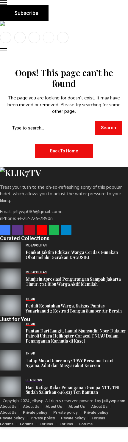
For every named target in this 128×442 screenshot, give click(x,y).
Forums (98, 418)
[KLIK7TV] (31, 172)
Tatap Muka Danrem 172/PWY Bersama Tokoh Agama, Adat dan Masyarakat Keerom (70, 363)
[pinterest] (48, 37)
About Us (8, 406)
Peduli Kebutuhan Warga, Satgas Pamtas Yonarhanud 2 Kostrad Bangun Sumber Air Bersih (74, 309)
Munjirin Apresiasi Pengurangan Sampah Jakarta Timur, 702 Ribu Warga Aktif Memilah (73, 282)
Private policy (35, 412)
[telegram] (66, 230)
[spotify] (54, 230)
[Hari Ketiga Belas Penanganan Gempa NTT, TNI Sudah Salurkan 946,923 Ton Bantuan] (10, 387)
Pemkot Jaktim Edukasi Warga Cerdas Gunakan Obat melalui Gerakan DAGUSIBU (72, 255)
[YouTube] (62, 37)
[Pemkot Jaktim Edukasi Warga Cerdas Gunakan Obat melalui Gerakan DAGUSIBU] (10, 252)
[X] (20, 37)
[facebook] (5, 37)
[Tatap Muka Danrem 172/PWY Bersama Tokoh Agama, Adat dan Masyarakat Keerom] (10, 360)
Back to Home (64, 151)
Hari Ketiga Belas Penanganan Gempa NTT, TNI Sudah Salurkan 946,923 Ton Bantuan (72, 390)
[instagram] (34, 37)
